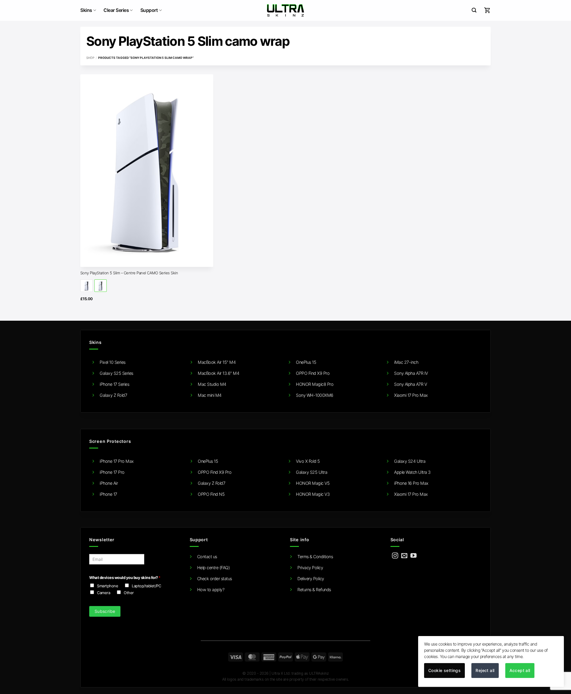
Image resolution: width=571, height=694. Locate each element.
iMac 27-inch (406, 362)
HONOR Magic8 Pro (314, 384)
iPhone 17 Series (114, 384)
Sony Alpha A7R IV (411, 373)
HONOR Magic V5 (313, 483)
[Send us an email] (404, 556)
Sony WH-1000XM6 (314, 395)
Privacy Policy (310, 567)
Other (129, 592)
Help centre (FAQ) (213, 567)
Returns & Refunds (314, 589)
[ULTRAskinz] (285, 10)
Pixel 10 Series (113, 362)
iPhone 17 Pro (112, 472)
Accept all (519, 670)
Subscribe (105, 611)
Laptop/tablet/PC (146, 585)
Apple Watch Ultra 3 (412, 472)
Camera (103, 592)
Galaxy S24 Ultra (409, 461)
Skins (86, 10)
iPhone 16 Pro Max (411, 483)
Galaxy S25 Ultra (311, 472)
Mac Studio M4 (212, 384)
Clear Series (116, 10)
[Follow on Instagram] (395, 556)
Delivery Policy (310, 578)
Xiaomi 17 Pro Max (411, 395)
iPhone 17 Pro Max (117, 461)
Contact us (207, 556)
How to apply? (211, 589)
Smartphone (107, 585)
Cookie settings (444, 670)
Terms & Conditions (315, 556)
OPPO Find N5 (211, 494)
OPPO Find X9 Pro (313, 373)
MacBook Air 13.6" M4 (218, 373)
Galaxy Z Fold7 (113, 395)
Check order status (214, 578)
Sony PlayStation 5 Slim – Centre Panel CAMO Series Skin (129, 272)
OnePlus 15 (306, 362)
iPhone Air (109, 483)
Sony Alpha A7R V (410, 384)
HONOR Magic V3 (313, 494)
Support (149, 10)
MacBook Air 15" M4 (217, 362)
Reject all (485, 670)
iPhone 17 (108, 494)
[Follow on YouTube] (413, 556)
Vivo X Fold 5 (308, 461)
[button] (474, 10)
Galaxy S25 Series (116, 373)
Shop (90, 57)
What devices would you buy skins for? (124, 577)
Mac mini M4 (210, 395)
